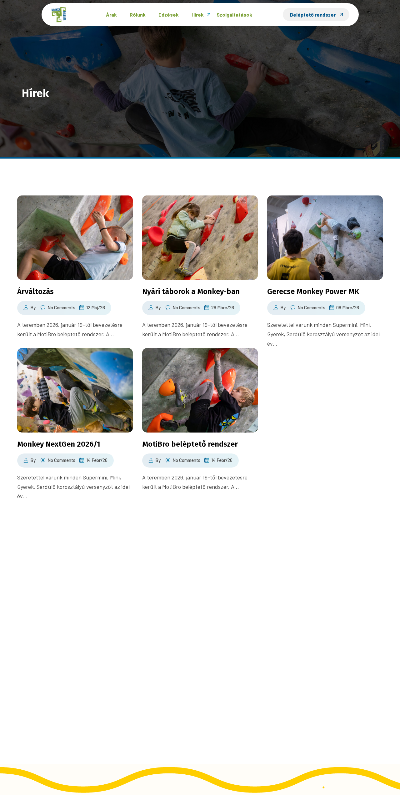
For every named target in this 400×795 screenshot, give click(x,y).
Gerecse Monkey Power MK (313, 291)
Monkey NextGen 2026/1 (58, 444)
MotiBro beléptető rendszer (190, 444)
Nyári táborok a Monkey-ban (191, 291)
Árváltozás (35, 291)
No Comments (61, 307)
